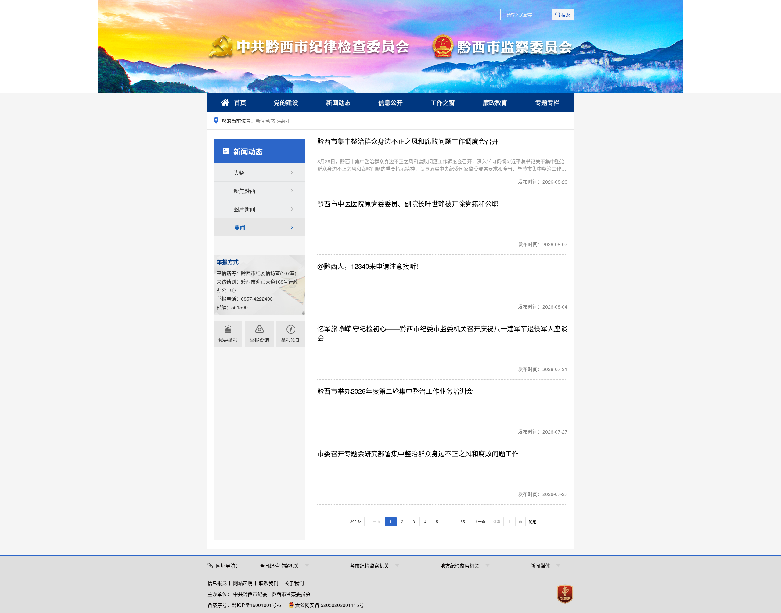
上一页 (374, 521)
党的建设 (286, 102)
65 (463, 521)
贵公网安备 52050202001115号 (329, 604)
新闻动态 (338, 102)
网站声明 (243, 582)
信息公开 (390, 102)
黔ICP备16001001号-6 (256, 604)
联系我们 (268, 582)
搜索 (565, 15)
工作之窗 (442, 102)
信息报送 (217, 582)
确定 (532, 521)
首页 (240, 102)
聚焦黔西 (244, 191)
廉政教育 (495, 102)
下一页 (479, 521)
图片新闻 (244, 209)
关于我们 (294, 582)
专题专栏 (547, 102)
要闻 (284, 120)
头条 (238, 172)
